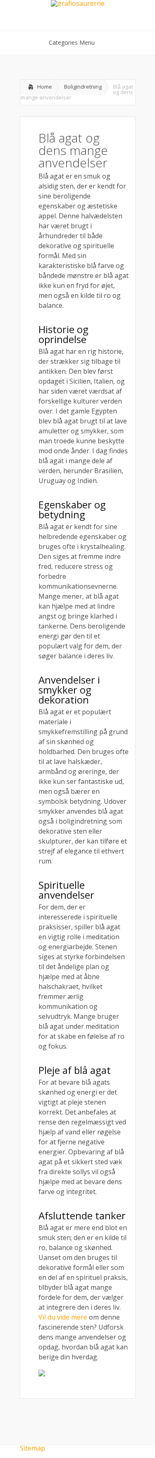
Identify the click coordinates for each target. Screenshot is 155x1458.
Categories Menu (72, 42)
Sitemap (32, 1448)
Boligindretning (83, 86)
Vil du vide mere (62, 1317)
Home (44, 86)
